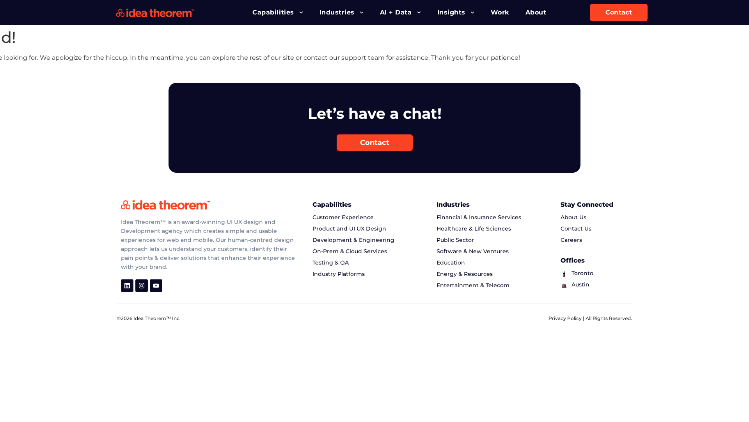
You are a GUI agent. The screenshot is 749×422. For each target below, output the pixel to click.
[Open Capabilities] (301, 12)
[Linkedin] (127, 285)
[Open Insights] (472, 12)
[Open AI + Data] (419, 12)
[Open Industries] (362, 12)
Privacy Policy (565, 318)
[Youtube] (156, 285)
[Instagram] (141, 285)
